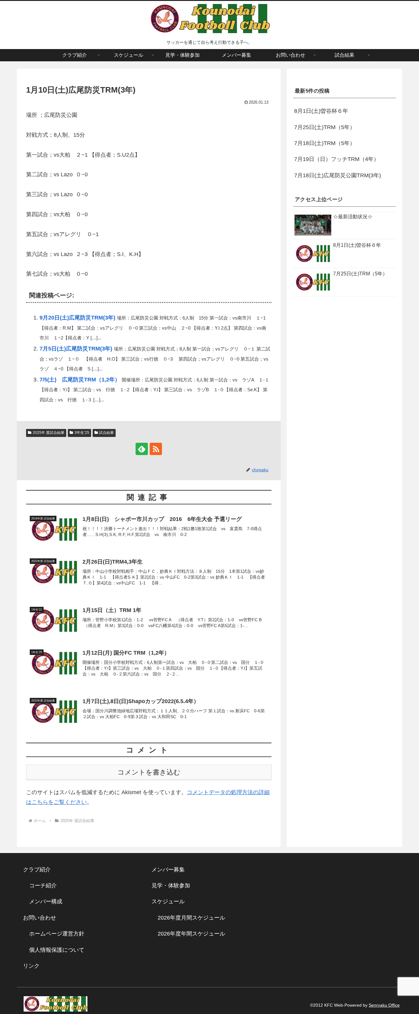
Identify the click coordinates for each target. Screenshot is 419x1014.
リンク (31, 966)
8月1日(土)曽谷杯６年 (321, 111)
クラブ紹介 (39, 870)
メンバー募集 (168, 870)
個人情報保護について (56, 950)
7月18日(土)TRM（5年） (324, 143)
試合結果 (106, 432)
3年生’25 (82, 432)
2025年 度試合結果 (48, 432)
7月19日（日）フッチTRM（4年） (336, 159)
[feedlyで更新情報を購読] (142, 449)
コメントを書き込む (148, 772)
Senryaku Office (384, 1005)
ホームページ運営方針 (56, 934)
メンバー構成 (45, 901)
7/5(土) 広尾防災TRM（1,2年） (80, 380)
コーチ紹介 (43, 885)
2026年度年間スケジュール (191, 934)
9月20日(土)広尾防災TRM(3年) (77, 318)
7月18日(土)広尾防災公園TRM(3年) (337, 175)
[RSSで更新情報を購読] (156, 449)
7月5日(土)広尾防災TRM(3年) (76, 349)
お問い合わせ (39, 918)
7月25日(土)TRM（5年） (324, 127)
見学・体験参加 (171, 885)
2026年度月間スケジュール (191, 918)
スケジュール (168, 901)
